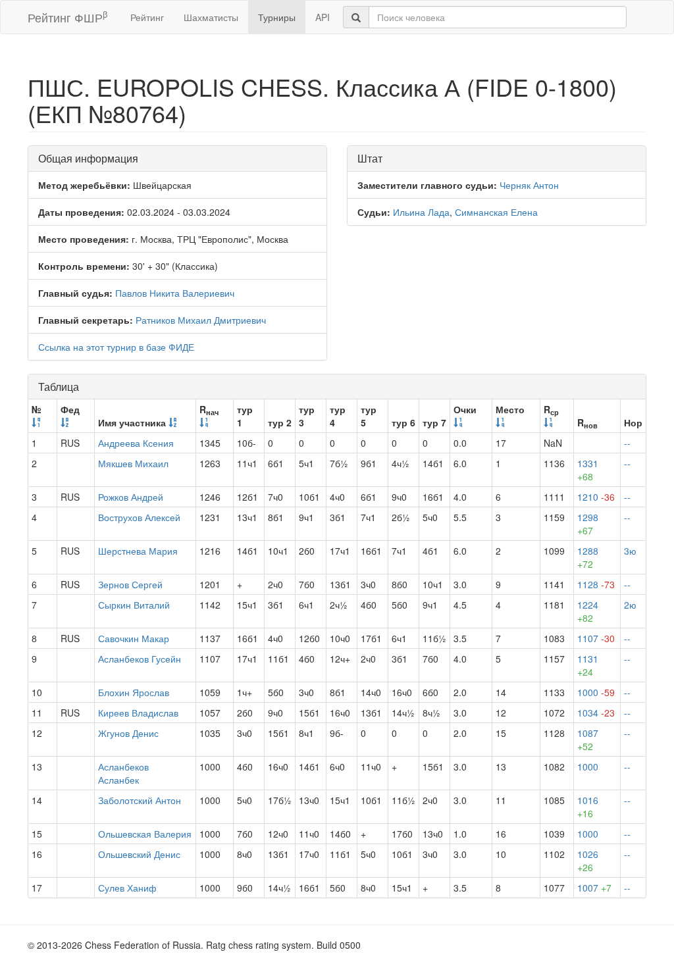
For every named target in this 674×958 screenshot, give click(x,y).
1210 (596, 496)
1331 (587, 470)
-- (627, 442)
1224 (587, 611)
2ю (630, 604)
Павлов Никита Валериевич (174, 292)
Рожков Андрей (130, 496)
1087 (587, 739)
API (322, 17)
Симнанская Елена (496, 211)
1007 (594, 887)
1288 (587, 557)
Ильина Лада (421, 211)
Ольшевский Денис (139, 854)
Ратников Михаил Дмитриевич (201, 319)
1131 (587, 665)
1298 (587, 524)
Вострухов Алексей (139, 517)
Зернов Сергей (130, 584)
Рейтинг (147, 17)
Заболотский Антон (139, 800)
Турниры (277, 17)
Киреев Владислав (138, 712)
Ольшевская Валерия (145, 833)
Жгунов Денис (128, 733)
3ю (630, 550)
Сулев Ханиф (127, 887)
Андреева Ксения (136, 442)
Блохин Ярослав (133, 692)
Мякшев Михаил (133, 463)
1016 (587, 807)
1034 (596, 712)
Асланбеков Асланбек (123, 773)
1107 (596, 638)
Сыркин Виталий (134, 604)
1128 (596, 584)
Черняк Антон (529, 184)
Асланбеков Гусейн (139, 658)
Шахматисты (211, 17)
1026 (587, 860)
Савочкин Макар (133, 638)
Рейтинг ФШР (67, 17)
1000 (596, 692)
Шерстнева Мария (138, 550)
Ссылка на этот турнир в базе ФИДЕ (116, 346)
